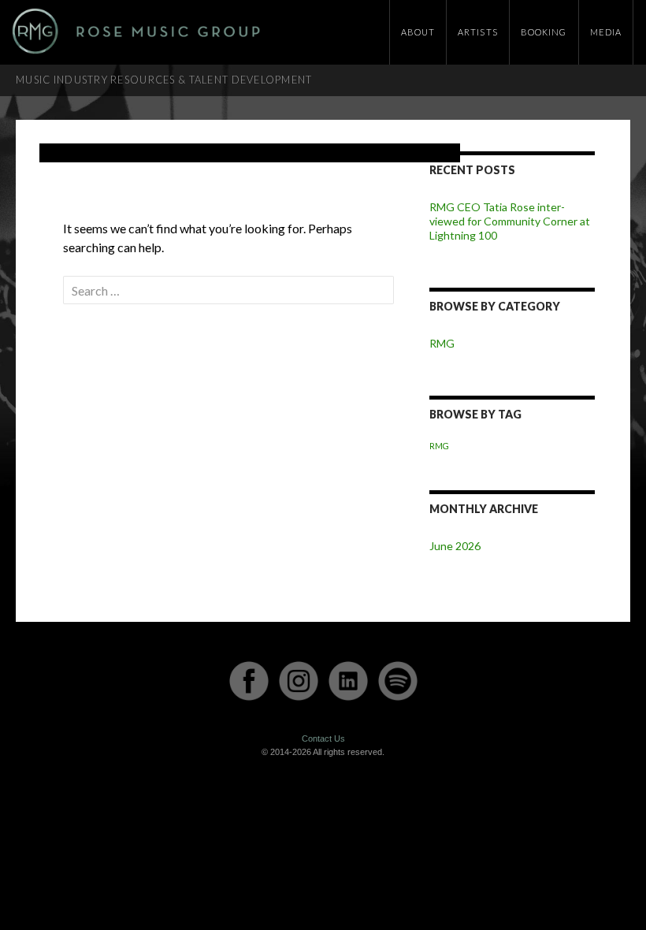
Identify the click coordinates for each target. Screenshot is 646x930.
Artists (478, 32)
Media (606, 32)
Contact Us (323, 738)
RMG (442, 343)
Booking (544, 32)
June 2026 (455, 545)
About (418, 32)
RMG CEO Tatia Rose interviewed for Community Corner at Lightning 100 (509, 221)
